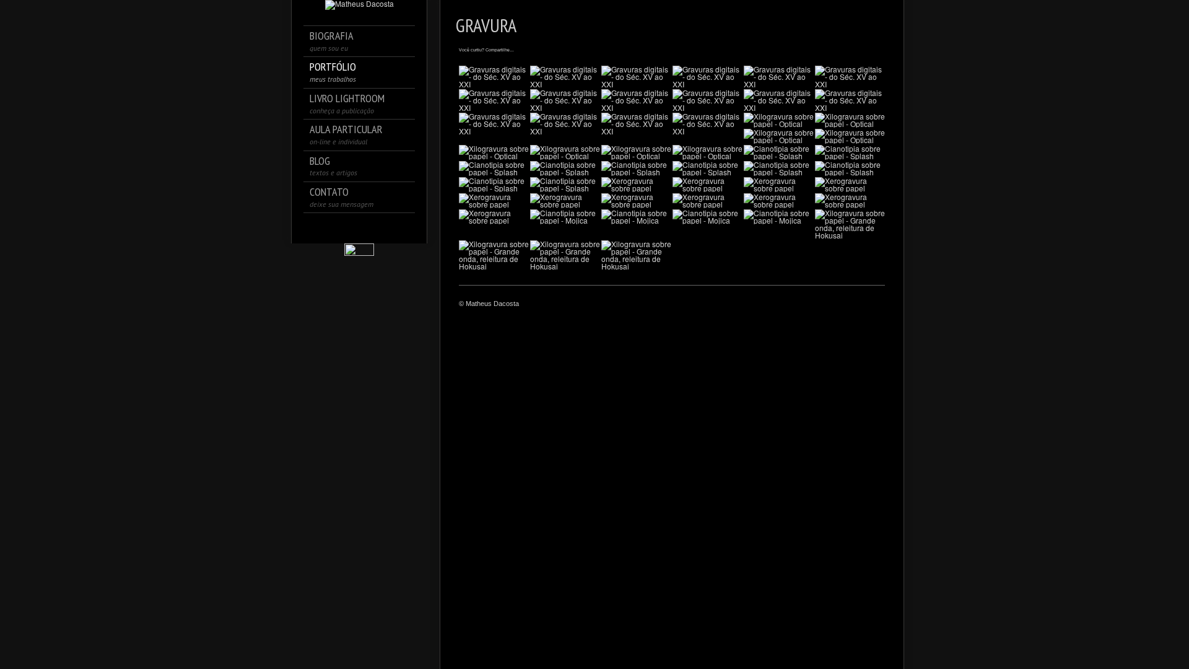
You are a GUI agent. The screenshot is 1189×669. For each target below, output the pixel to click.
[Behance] (377, 228)
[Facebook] (325, 228)
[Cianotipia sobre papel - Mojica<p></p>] (565, 216)
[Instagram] (342, 228)
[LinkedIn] (359, 228)
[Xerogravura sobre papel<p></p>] (636, 184)
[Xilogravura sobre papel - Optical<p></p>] (779, 120)
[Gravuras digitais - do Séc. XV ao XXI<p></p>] (494, 77)
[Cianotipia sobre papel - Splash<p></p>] (779, 152)
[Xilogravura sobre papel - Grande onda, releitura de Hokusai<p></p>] (850, 224)
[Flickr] (394, 228)
